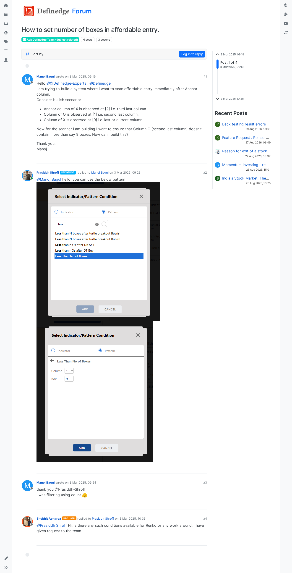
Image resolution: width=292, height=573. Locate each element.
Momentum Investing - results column (254, 164)
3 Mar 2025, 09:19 (83, 76)
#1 (205, 76)
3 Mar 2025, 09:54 (83, 482)
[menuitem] (171, 158)
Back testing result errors (244, 124)
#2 (205, 172)
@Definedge (100, 83)
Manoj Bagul (45, 76)
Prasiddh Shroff (47, 172)
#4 (205, 518)
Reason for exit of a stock (244, 151)
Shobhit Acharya (48, 518)
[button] (6, 51)
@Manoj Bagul (48, 179)
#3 (205, 482)
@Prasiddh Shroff (51, 525)
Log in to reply (192, 54)
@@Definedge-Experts (66, 83)
